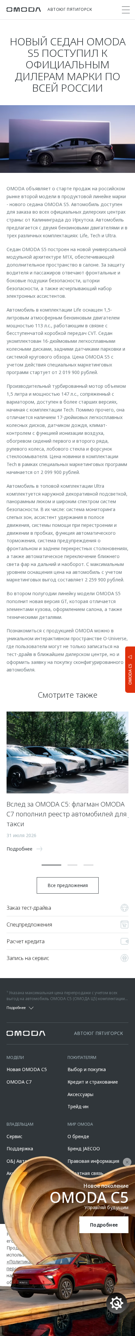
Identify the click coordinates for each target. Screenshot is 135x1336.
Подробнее (104, 1225)
